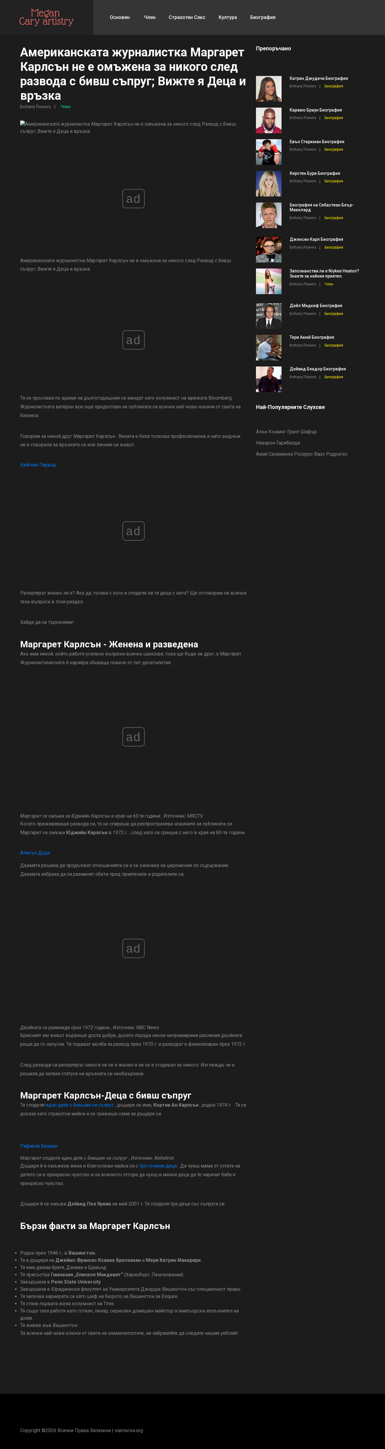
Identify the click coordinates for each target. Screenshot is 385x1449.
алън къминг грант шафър (286, 432)
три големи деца (158, 1166)
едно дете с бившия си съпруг (80, 1105)
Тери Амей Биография (312, 337)
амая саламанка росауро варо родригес (301, 454)
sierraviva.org (129, 1430)
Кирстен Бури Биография (315, 173)
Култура (228, 17)
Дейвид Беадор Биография (318, 368)
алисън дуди (35, 853)
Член (150, 17)
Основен (120, 17)
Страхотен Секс (187, 17)
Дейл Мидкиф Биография (316, 305)
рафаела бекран (38, 1146)
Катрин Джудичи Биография (319, 78)
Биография (263, 17)
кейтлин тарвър (38, 465)
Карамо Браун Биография (316, 110)
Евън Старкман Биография (317, 141)
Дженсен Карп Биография (316, 239)
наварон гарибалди (278, 443)
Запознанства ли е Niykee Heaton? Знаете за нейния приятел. (324, 273)
